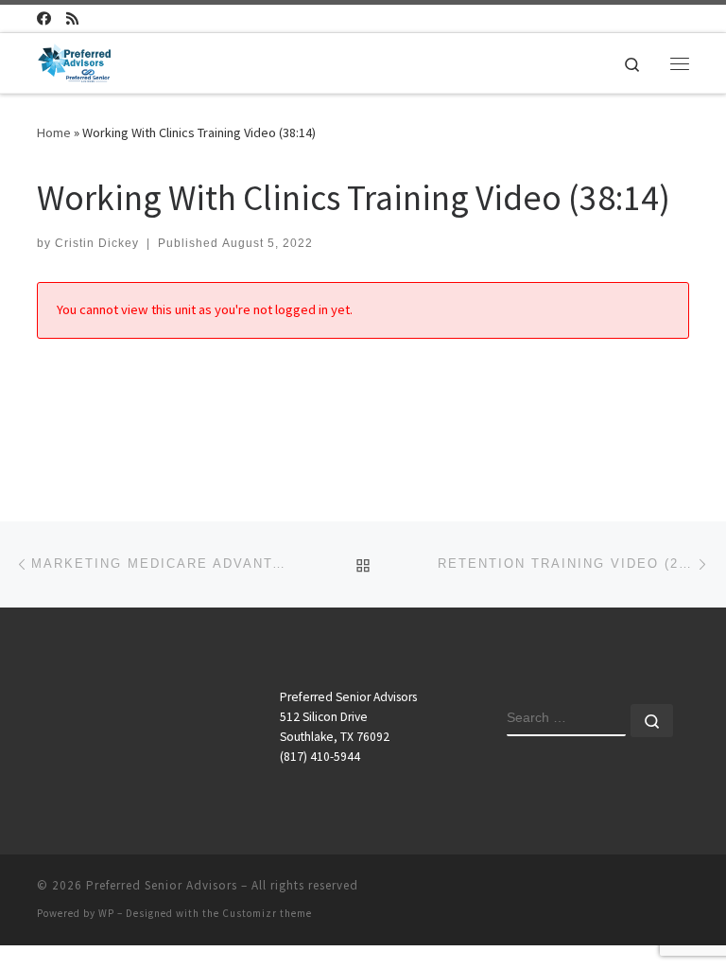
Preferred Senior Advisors (161, 885)
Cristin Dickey (97, 243)
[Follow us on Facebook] (44, 18)
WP (106, 913)
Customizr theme (267, 913)
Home (54, 132)
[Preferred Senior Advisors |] (74, 60)
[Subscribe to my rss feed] (72, 18)
